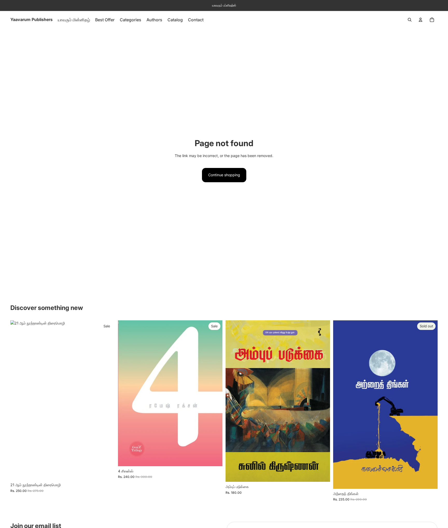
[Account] (420, 19)
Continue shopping (224, 175)
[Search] (409, 19)
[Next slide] (214, 393)
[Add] (106, 472)
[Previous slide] (126, 393)
